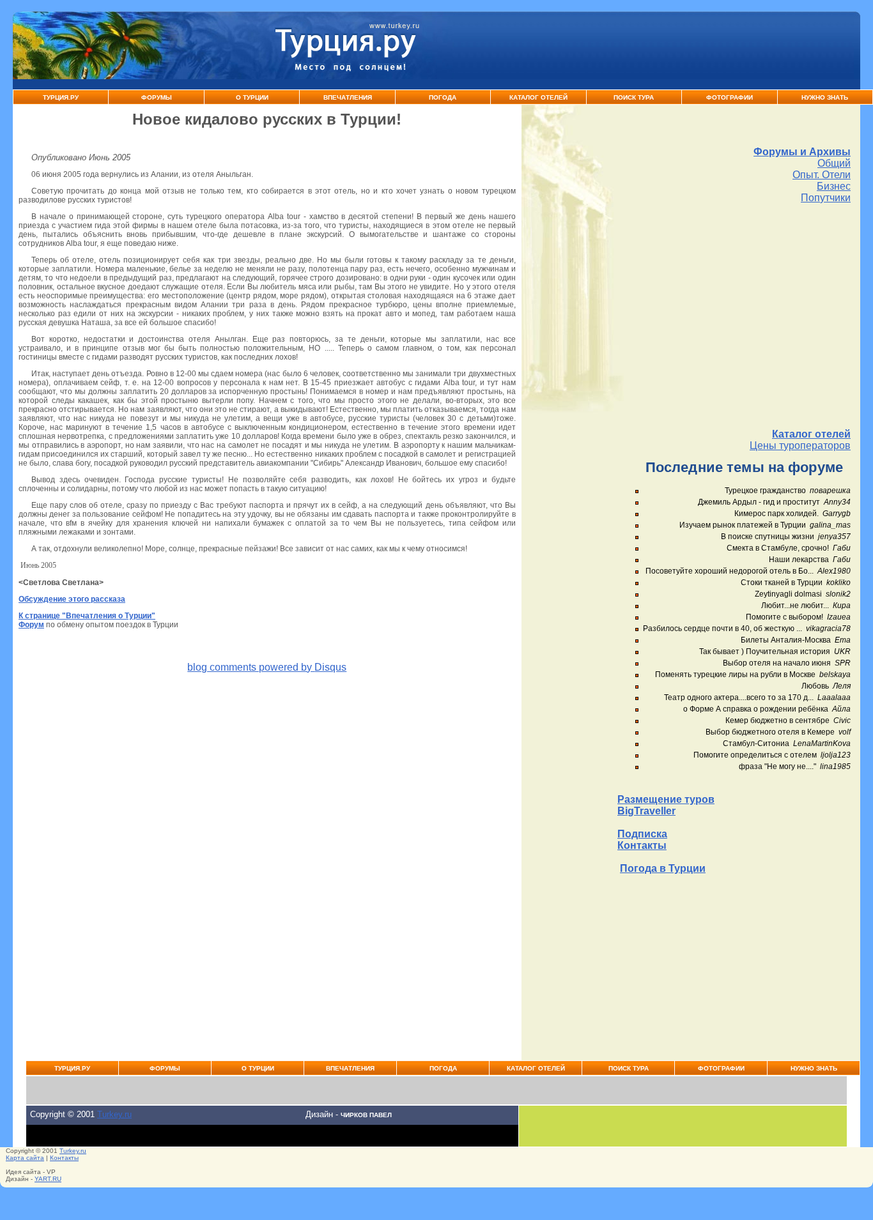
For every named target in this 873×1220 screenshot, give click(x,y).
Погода (442, 97)
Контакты (642, 845)
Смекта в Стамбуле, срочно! (779, 548)
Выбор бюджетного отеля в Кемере (770, 732)
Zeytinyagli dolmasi (788, 594)
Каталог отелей (811, 434)
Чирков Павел (366, 1114)
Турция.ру (61, 97)
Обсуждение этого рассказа (72, 599)
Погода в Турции (663, 868)
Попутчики (826, 197)
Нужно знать (824, 97)
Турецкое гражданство (765, 490)
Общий (834, 163)
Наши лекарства (799, 559)
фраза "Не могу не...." (777, 766)
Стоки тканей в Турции (782, 582)
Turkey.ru (114, 1114)
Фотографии (729, 97)
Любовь (815, 686)
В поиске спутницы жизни (767, 536)
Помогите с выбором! (784, 617)
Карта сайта (25, 1157)
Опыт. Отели (821, 174)
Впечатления (347, 97)
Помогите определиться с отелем (755, 755)
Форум (31, 624)
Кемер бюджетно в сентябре (777, 720)
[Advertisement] (734, 316)
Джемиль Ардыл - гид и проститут (759, 502)
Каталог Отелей (538, 97)
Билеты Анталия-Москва (786, 640)
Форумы (156, 97)
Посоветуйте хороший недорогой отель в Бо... (729, 571)
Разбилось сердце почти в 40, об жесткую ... (722, 628)
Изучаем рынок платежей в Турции (742, 525)
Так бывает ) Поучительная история (764, 651)
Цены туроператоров (800, 445)
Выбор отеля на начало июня (777, 663)
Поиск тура (634, 97)
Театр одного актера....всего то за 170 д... (739, 697)
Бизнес (834, 186)
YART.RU (48, 1178)
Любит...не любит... (795, 605)
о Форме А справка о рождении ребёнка (755, 709)
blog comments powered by (266, 667)
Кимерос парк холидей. (776, 513)
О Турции (252, 97)
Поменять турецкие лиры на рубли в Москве (735, 674)
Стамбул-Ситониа (756, 743)
